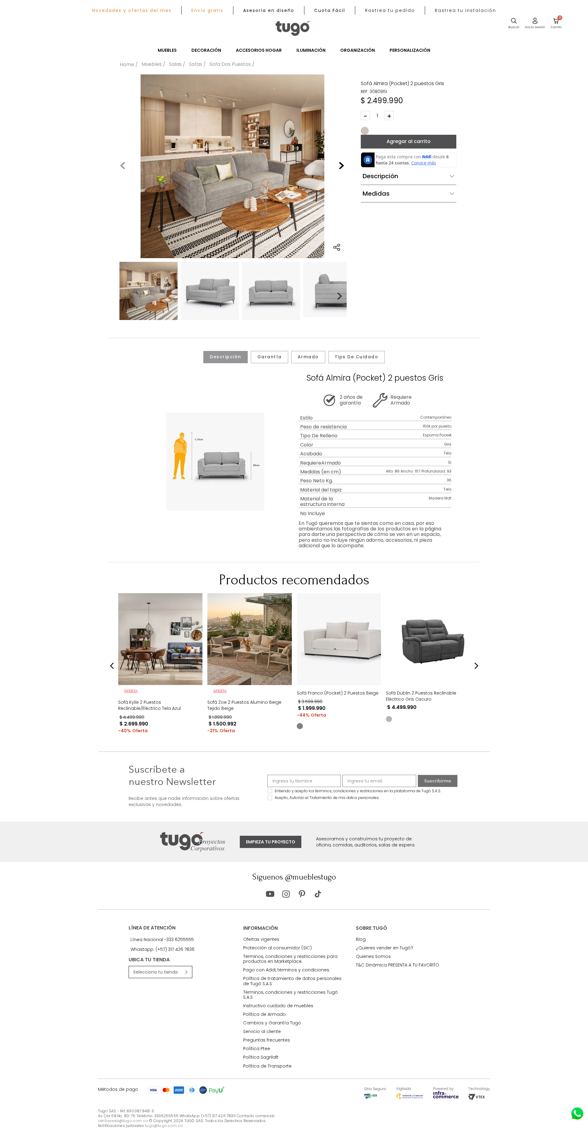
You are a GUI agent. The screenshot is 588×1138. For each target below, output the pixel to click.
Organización (357, 50)
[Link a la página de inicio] (129, 64)
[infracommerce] (445, 1096)
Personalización (410, 50)
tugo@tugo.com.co (164, 1125)
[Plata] (299, 726)
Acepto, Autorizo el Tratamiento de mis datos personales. (327, 797)
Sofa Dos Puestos (230, 64)
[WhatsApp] (577, 1113)
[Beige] (365, 131)
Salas (175, 64)
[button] (390, 10)
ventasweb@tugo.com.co (123, 1120)
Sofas (195, 64)
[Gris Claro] (389, 719)
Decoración (206, 50)
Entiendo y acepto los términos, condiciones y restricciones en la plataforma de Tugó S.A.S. (358, 790)
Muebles (167, 50)
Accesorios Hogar (259, 50)
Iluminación (311, 50)
